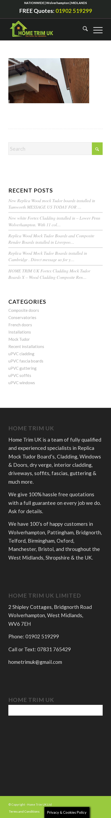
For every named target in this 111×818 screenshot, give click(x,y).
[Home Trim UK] (36, 29)
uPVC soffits (19, 375)
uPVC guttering (22, 368)
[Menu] (95, 29)
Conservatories (22, 317)
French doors (20, 324)
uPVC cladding (21, 353)
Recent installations (26, 346)
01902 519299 (74, 10)
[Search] (82, 29)
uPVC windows (21, 382)
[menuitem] (82, 29)
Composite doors (23, 310)
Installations (19, 332)
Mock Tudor (19, 339)
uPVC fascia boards (25, 360)
